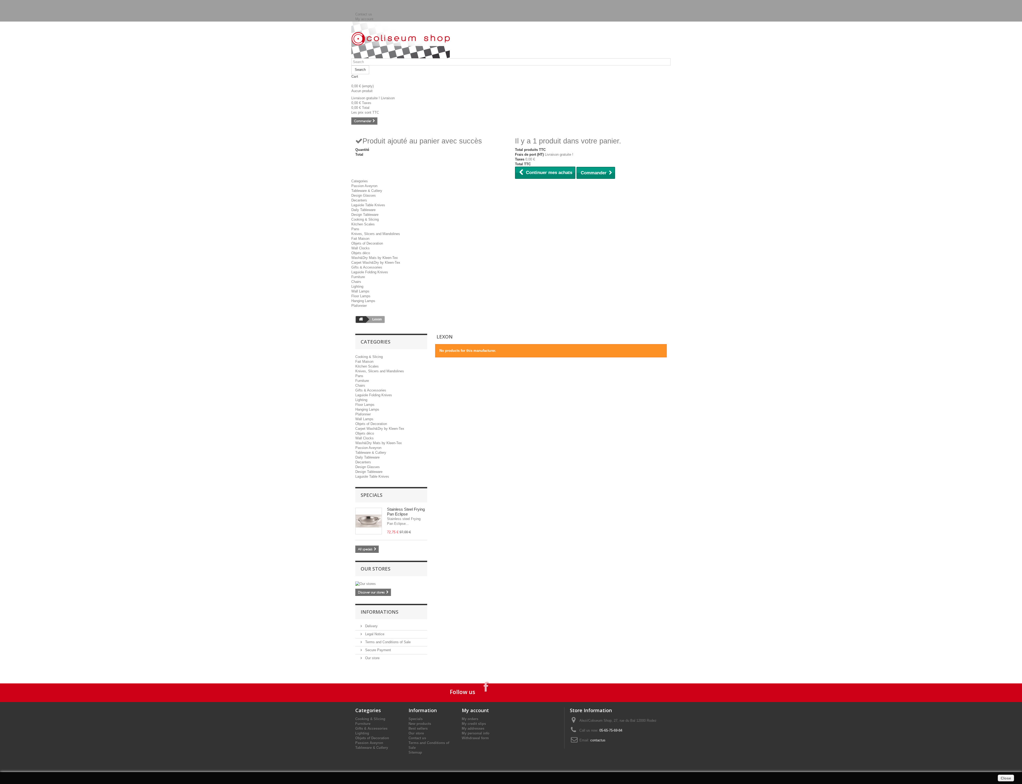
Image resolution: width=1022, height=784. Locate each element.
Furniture (358, 277)
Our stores (375, 569)
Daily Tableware (363, 210)
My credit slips (474, 724)
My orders (470, 719)
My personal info (475, 733)
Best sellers (418, 729)
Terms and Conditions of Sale (387, 642)
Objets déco (360, 253)
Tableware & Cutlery (366, 191)
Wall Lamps (360, 291)
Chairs (356, 282)
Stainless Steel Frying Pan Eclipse (406, 511)
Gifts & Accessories (366, 267)
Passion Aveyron (364, 186)
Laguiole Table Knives (368, 205)
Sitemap (415, 752)
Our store (372, 658)
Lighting (357, 286)
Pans (355, 229)
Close (1006, 778)
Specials (371, 495)
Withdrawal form (475, 738)
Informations (379, 612)
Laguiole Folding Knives (369, 272)
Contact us (363, 14)
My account (364, 19)
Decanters (359, 200)
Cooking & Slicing (365, 219)
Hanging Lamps (363, 301)
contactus (597, 740)
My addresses (473, 729)
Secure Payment (377, 650)
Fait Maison (360, 239)
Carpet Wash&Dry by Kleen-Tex (375, 263)
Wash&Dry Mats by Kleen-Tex (374, 258)
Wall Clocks (360, 248)
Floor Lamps (360, 296)
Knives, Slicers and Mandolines (375, 234)
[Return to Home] (361, 319)
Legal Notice (374, 634)
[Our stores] (391, 583)
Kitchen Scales (363, 224)
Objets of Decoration (367, 243)
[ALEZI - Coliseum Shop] (400, 38)
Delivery (371, 626)
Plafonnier (359, 306)
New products (420, 724)
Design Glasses (363, 195)
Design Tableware (364, 215)
